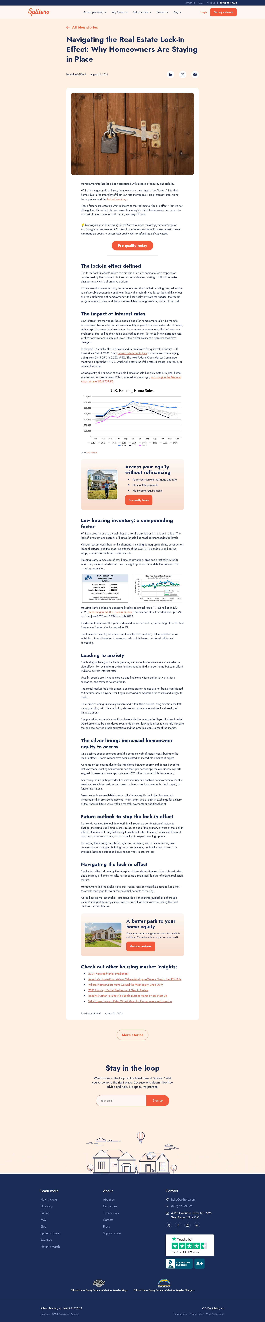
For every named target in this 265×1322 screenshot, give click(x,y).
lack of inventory (116, 199)
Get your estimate (141, 946)
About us (211, 2)
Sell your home (140, 12)
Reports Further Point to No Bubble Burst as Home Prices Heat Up (127, 996)
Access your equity (94, 12)
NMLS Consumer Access (65, 1314)
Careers (108, 1220)
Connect (161, 12)
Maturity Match (50, 1247)
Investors (46, 1240)
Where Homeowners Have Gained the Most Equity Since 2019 (125, 985)
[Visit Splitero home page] (40, 12)
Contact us (110, 1206)
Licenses (45, 1314)
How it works (48, 1200)
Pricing (44, 1213)
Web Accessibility (215, 1314)
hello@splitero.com (183, 1200)
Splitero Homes (50, 1233)
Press (106, 1227)
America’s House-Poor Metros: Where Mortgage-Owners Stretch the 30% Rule (134, 979)
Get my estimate (223, 12)
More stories (132, 1035)
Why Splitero (118, 12)
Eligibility (46, 1206)
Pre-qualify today (132, 245)
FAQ (43, 1220)
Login (203, 12)
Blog (175, 12)
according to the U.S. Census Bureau (110, 612)
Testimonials (189, 2)
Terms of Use (180, 1314)
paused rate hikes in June (132, 353)
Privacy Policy (196, 1314)
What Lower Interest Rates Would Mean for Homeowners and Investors (130, 1001)
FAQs (200, 2)
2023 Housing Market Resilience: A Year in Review (118, 990)
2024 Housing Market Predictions (108, 974)
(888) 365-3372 (228, 2)
